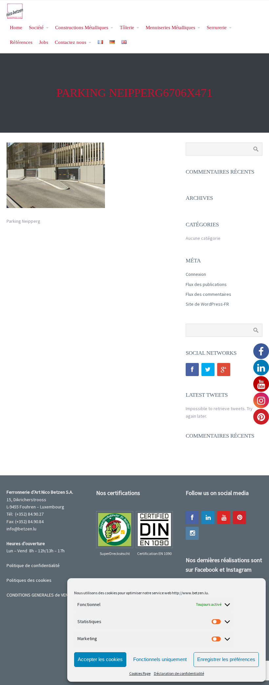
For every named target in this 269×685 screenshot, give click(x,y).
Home (16, 27)
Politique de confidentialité (33, 565)
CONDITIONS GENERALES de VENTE (40, 595)
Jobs (43, 42)
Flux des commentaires (208, 294)
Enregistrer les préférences (226, 659)
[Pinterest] (239, 517)
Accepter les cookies (100, 659)
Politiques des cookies (29, 580)
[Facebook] (192, 369)
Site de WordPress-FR (207, 304)
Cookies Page (140, 673)
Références (21, 42)
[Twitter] (208, 369)
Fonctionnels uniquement (160, 659)
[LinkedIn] (208, 517)
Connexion (196, 274)
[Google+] (223, 369)
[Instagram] (192, 533)
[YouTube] (223, 517)
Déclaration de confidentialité (179, 673)
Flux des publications (206, 284)
